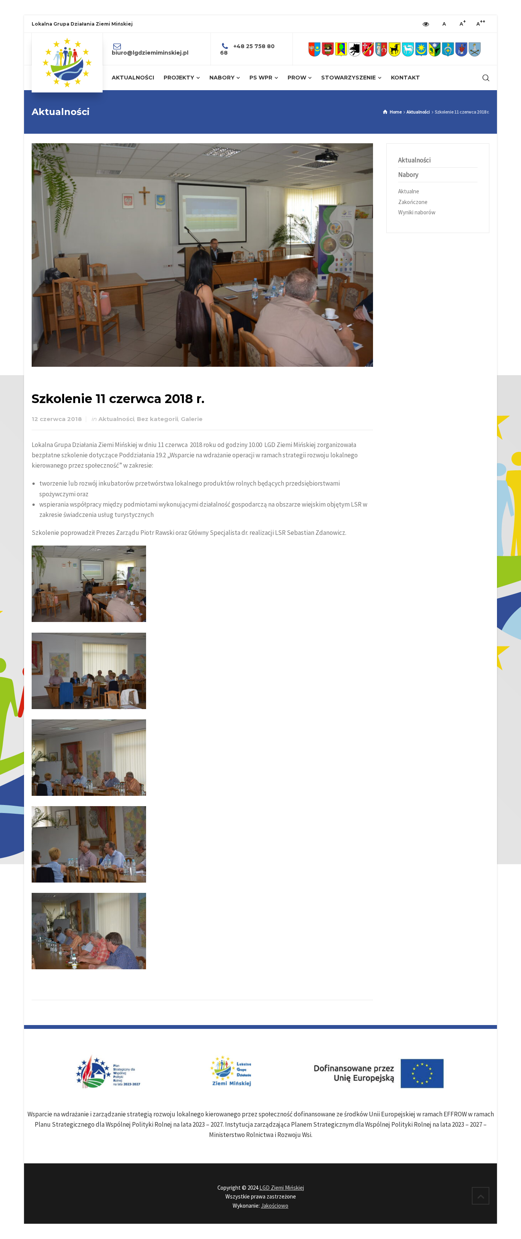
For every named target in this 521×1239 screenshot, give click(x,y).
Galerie (192, 419)
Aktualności (116, 419)
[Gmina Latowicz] (408, 49)
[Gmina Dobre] (354, 49)
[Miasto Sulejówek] (474, 49)
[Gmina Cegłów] (327, 49)
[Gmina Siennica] (448, 49)
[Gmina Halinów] (368, 49)
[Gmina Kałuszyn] (394, 49)
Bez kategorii (157, 419)
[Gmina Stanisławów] (461, 49)
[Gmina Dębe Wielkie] (341, 49)
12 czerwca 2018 (57, 419)
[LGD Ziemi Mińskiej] (67, 62)
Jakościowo (274, 1205)
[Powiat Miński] (314, 49)
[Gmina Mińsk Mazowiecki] (421, 49)
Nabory (408, 174)
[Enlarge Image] (202, 255)
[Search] (484, 78)
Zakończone (413, 202)
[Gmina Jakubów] (381, 49)
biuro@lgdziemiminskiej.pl (150, 52)
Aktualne (408, 191)
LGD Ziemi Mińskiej (281, 1187)
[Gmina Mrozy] (434, 49)
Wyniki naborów (417, 212)
